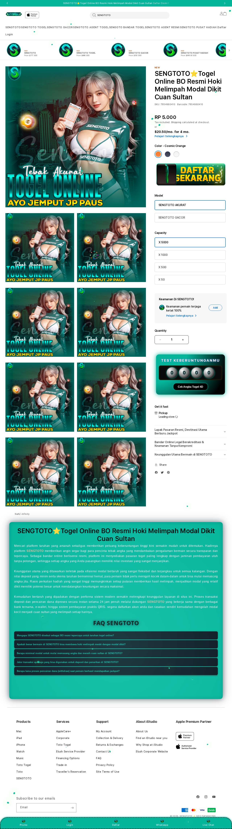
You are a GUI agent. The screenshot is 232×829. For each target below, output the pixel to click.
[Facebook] (157, 473)
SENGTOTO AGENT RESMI (162, 27)
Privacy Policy (105, 765)
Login (70, 824)
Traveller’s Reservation (71, 771)
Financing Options (68, 758)
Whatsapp (162, 824)
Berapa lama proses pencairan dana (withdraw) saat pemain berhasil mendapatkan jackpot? (68, 671)
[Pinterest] (169, 473)
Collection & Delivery (109, 738)
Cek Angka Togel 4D (190, 386)
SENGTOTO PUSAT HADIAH (198, 27)
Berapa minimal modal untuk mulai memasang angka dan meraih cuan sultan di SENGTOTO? (70, 653)
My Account (104, 731)
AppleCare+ (63, 731)
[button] (13, 27)
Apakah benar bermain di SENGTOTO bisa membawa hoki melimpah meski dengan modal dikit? (71, 644)
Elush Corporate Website (152, 751)
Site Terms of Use (107, 771)
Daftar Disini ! (161, 3)
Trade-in (61, 765)
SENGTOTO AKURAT (172, 205)
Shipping (176, 122)
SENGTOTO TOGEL (33, 27)
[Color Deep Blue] (168, 154)
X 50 (161, 279)
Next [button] (225, 3)
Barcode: (182, 104)
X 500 (162, 267)
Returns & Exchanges (109, 744)
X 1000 (163, 255)
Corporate (62, 738)
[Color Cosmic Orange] (158, 154)
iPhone (20, 744)
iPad (19, 738)
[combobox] (129, 15)
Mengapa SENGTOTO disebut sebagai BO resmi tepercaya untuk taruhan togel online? (65, 635)
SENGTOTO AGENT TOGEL (91, 27)
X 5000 (163, 242)
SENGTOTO (13, 27)
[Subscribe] (72, 807)
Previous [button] (7, 3)
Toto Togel (23, 765)
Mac (19, 731)
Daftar (116, 824)
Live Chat (208, 824)
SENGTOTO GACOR (60, 27)
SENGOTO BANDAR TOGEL (127, 27)
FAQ (99, 758)
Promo (24, 824)
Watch (20, 751)
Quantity (161, 330)
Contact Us (103, 751)
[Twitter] (163, 473)
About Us (142, 731)
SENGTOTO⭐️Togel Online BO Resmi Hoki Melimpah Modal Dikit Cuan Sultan (116, 3)
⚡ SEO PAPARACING (204, 816)
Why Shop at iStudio (149, 744)
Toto (19, 771)
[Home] (13, 14)
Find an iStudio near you (151, 738)
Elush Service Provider (70, 751)
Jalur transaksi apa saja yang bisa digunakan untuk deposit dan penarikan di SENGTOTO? (68, 662)
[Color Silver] (176, 154)
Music (20, 758)
